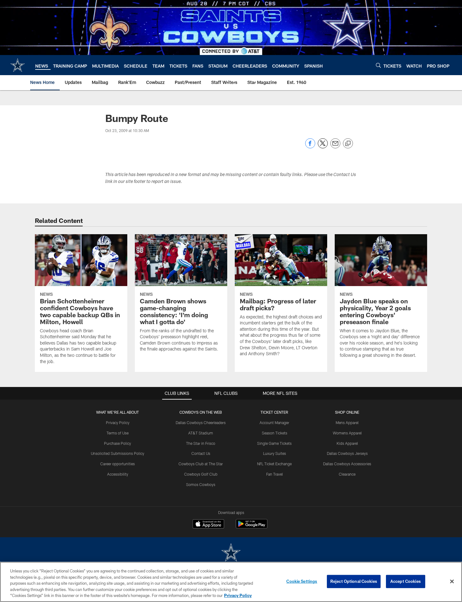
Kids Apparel (347, 443)
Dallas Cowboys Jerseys (347, 453)
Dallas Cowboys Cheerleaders (201, 422)
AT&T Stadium (200, 433)
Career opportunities (117, 463)
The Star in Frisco (200, 443)
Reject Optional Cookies (353, 581)
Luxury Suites (274, 453)
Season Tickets (274, 433)
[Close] (452, 581)
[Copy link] (348, 143)
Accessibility (117, 474)
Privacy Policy (117, 422)
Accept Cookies (405, 581)
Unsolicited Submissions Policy (117, 453)
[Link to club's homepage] (17, 65)
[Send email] (335, 146)
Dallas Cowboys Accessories (347, 463)
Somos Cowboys (200, 484)
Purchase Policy (117, 443)
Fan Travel (274, 474)
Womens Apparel (347, 433)
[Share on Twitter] (323, 146)
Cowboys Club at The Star (201, 463)
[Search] (378, 65)
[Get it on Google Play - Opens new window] (251, 527)
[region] (231, 582)
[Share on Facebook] (310, 146)
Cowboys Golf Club (200, 474)
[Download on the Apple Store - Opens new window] (208, 524)
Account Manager (274, 422)
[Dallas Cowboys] (231, 553)
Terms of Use (118, 433)
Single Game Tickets (274, 443)
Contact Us (200, 453)
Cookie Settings (301, 581)
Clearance (347, 474)
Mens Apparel (347, 422)
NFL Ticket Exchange (274, 463)
